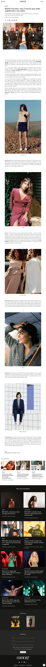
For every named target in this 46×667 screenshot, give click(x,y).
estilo (18, 452)
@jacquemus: (8, 160)
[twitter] (13, 20)
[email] (6, 20)
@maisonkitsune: (8, 437)
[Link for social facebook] (21, 662)
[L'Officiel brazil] (23, 1)
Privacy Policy (29, 649)
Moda (6, 6)
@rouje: (6, 233)
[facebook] (7, 20)
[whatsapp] (15, 20)
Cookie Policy (29, 665)
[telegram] (16, 20)
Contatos (16, 665)
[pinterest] (9, 20)
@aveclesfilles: (8, 300)
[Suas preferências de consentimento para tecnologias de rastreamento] (44, 665)
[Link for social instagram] (24, 662)
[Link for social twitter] (19, 662)
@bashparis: (7, 373)
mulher (15, 452)
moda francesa (8, 452)
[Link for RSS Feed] (26, 662)
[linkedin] (11, 20)
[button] (40, 128)
